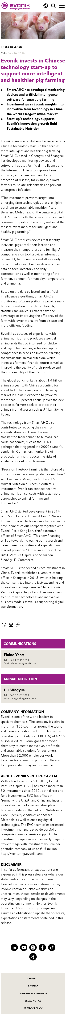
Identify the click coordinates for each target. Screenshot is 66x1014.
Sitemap (33, 986)
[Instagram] (33, 947)
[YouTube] (23, 947)
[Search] (53, 6)
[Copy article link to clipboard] (18, 625)
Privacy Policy (33, 1008)
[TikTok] (51, 947)
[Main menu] (62, 5)
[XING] (33, 956)
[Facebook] (42, 947)
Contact (33, 978)
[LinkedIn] (14, 947)
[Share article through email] (11, 625)
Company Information (33, 993)
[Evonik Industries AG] (15, 6)
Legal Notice (33, 1000)
